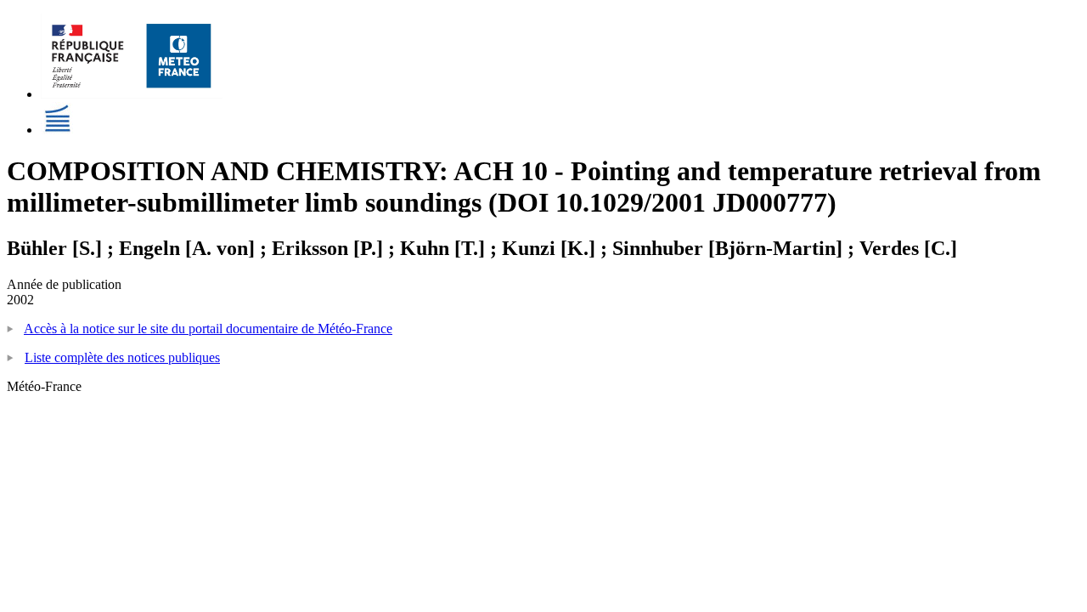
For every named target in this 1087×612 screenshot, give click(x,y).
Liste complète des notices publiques (122, 357)
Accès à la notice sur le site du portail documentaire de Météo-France (208, 328)
